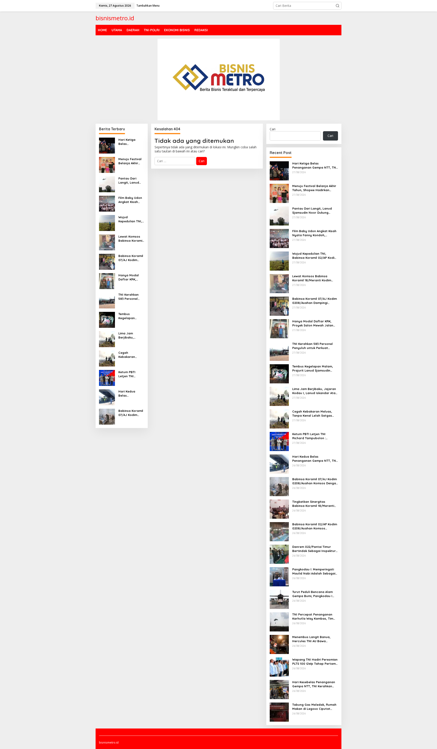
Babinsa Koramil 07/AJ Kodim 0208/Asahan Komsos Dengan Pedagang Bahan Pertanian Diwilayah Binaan (131, 413)
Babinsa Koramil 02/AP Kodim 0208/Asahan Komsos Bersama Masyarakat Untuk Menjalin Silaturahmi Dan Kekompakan (314, 526)
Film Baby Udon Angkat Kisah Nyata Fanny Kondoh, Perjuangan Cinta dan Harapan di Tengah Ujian (130, 200)
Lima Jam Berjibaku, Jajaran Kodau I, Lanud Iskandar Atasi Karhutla (131, 335)
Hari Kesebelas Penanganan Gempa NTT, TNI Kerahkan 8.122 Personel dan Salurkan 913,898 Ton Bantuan (313, 684)
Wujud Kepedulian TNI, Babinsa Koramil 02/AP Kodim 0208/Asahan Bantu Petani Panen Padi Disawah (130, 219)
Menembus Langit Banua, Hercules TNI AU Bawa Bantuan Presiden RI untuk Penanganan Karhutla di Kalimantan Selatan (312, 639)
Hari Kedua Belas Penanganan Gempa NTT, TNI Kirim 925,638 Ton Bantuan (131, 394)
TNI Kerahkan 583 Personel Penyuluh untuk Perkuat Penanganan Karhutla (129, 297)
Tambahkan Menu (148, 6)
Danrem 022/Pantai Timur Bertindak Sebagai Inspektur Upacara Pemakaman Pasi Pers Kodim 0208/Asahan (314, 549)
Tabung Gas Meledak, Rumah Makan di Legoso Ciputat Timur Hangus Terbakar (314, 707)
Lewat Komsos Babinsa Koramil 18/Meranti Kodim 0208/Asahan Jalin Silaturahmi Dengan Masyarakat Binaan (131, 239)
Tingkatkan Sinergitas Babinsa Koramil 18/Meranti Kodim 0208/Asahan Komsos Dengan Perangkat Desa (313, 504)
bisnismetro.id (115, 18)
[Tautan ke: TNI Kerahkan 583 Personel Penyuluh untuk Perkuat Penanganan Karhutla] (107, 300)
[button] (337, 6)
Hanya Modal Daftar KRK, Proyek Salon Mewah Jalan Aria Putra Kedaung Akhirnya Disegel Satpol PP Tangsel (130, 277)
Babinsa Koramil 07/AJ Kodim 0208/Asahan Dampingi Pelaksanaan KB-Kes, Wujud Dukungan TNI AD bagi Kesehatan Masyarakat (131, 258)
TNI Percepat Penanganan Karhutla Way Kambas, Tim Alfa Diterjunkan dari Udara (313, 617)
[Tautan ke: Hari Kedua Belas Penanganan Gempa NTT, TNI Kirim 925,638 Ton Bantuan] (107, 397)
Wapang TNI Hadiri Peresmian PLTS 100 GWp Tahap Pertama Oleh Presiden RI (315, 662)
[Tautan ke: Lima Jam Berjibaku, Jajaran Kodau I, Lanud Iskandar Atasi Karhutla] (107, 338)
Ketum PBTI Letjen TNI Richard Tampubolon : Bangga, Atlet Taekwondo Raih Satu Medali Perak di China (130, 374)
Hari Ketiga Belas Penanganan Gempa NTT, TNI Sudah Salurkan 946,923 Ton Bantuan (130, 142)
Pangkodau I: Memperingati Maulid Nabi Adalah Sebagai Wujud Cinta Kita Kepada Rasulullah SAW (313, 571)
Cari (272, 129)
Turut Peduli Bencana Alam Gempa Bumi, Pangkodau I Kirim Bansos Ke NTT (312, 594)
